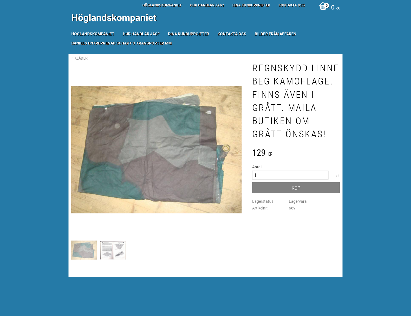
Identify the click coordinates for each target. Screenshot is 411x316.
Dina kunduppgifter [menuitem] (251, 5)
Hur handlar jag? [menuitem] (207, 5)
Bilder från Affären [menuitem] (275, 33)
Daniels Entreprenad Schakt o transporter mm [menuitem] (121, 43)
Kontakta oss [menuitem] (291, 5)
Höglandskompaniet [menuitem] (161, 5)
